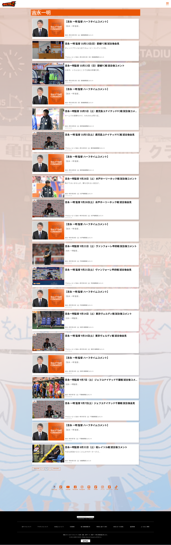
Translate (90, 518)
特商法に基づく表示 (101, 526)
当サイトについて (26, 526)
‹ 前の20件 (36, 468)
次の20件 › (56, 468)
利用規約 (72, 526)
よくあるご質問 (145, 526)
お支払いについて (59, 526)
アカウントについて (42, 526)
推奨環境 (132, 526)
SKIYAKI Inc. (99, 537)
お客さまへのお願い (118, 526)
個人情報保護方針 (85, 526)
